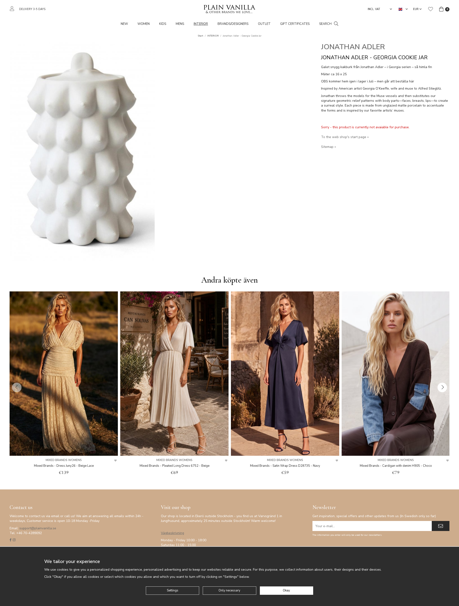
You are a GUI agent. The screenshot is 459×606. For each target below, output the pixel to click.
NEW (124, 24)
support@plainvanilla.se (37, 528)
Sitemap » (328, 147)
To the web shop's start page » (345, 137)
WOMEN (143, 24)
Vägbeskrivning (172, 533)
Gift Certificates (295, 24)
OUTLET (264, 24)
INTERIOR (201, 24)
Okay (286, 590)
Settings (172, 590)
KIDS (162, 24)
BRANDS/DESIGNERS (233, 24)
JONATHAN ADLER (353, 47)
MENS (180, 24)
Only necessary (229, 590)
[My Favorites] (430, 9)
